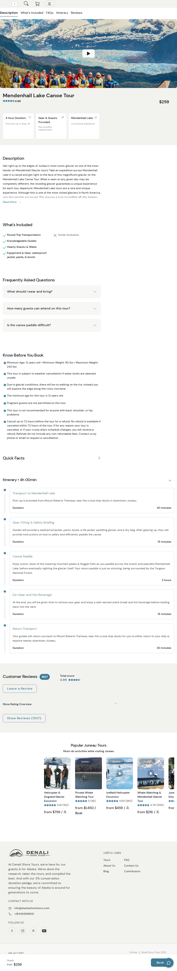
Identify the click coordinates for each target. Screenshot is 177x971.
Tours (106, 860)
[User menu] (50, 4)
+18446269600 (23, 914)
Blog (106, 871)
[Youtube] (44, 931)
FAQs (49, 13)
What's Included (32, 13)
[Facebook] (12, 931)
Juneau (54, 761)
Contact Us (131, 865)
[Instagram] (22, 931)
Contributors (132, 871)
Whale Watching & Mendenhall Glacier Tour (149, 797)
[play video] (88, 53)
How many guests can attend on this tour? (38, 308)
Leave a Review (19, 689)
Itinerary (62, 13)
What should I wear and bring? (29, 291)
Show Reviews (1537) (24, 718)
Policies (133, 952)
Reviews (76, 13)
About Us (109, 865)
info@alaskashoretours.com (31, 908)
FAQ (126, 860)
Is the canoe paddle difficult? (29, 325)
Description (9, 13)
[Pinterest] (33, 931)
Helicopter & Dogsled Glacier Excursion (54, 797)
